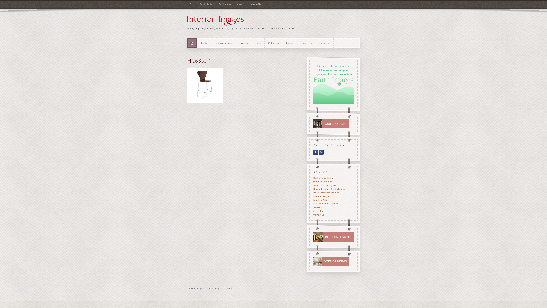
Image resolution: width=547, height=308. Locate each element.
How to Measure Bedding (326, 192)
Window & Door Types (324, 185)
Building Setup (225, 4)
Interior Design (206, 4)
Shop (192, 4)
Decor (258, 43)
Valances (243, 43)
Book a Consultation (323, 178)
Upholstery (273, 43)
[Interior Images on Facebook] (315, 152)
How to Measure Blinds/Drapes (329, 189)
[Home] (192, 43)
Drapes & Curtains (223, 43)
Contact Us (256, 4)
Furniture (307, 43)
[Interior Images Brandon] (321, 152)
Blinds (203, 43)
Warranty (317, 207)
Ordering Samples (322, 181)
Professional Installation (325, 203)
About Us (241, 4)
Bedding (290, 43)
